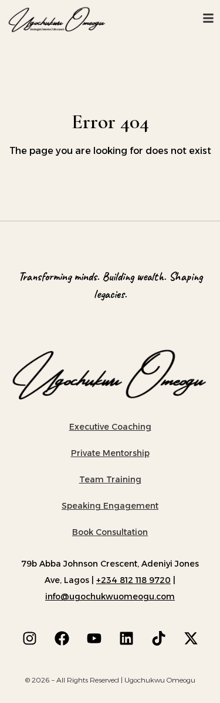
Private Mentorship (110, 453)
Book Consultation (110, 532)
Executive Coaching (110, 426)
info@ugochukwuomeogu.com (110, 596)
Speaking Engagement (110, 505)
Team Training (110, 479)
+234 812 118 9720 (133, 580)
